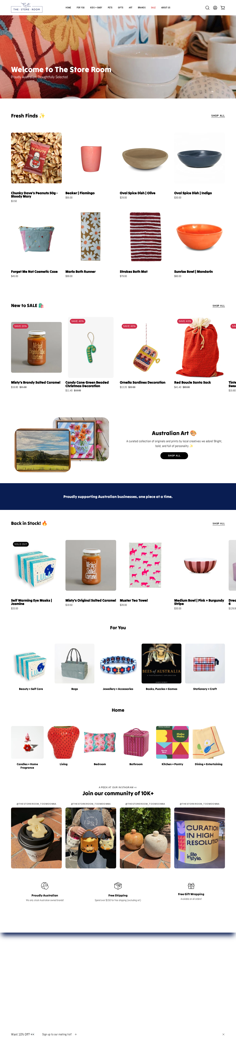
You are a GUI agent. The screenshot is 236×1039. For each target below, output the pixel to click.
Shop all (219, 305)
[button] (120, 7)
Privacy (191, 986)
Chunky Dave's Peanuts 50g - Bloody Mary (34, 194)
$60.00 (177, 276)
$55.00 (68, 197)
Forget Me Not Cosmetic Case (34, 271)
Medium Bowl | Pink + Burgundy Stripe (199, 602)
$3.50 (14, 201)
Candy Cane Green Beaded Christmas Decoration (87, 384)
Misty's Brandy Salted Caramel (35, 382)
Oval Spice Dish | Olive (137, 193)
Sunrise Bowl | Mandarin (193, 271)
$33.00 (14, 608)
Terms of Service (191, 992)
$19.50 (68, 605)
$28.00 (123, 605)
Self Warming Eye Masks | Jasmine (31, 602)
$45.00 (14, 276)
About (192, 969)
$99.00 (68, 276)
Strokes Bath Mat (134, 271)
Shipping (191, 975)
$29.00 (123, 197)
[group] (118, 356)
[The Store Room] (26, 8)
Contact (192, 963)
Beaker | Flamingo (80, 193)
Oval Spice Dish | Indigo (193, 193)
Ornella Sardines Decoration (142, 382)
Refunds (191, 980)
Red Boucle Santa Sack (192, 382)
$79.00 (123, 276)
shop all (174, 455)
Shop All (218, 115)
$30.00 (177, 197)
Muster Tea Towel (134, 600)
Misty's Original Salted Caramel (90, 600)
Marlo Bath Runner (80, 271)
